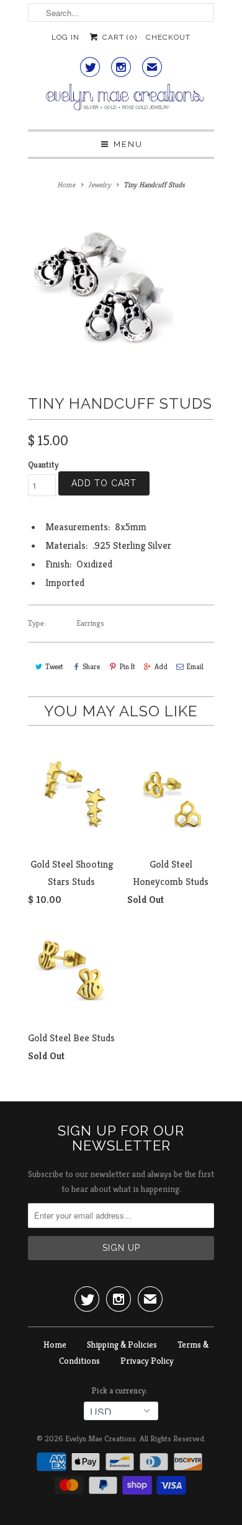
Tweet (54, 666)
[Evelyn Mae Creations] (121, 102)
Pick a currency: (121, 1390)
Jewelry (99, 184)
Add (161, 666)
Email (195, 666)
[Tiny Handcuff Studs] (100, 288)
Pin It (127, 666)
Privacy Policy (147, 1360)
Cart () (118, 37)
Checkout (168, 37)
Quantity (43, 465)
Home (54, 1344)
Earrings (90, 623)
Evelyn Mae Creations (100, 1438)
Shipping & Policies (122, 1344)
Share (91, 666)
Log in (65, 37)
